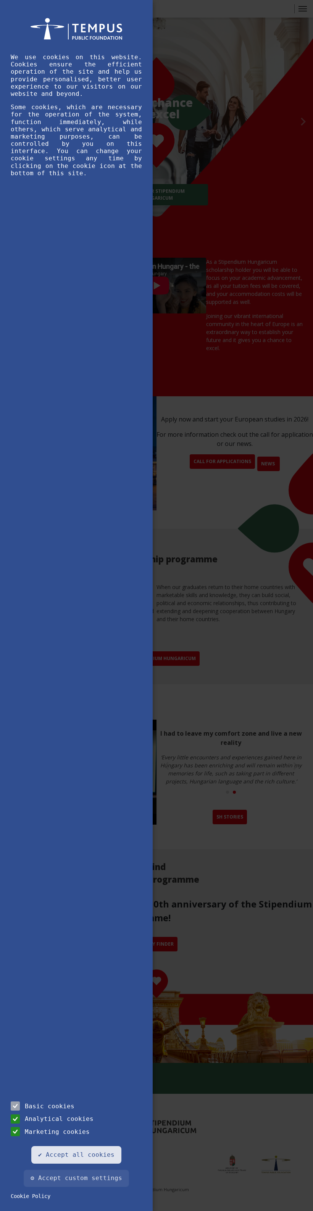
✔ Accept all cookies (76, 1154)
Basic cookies (49, 1106)
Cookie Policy (30, 1196)
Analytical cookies (59, 1118)
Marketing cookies (57, 1131)
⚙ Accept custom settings (76, 1178)
